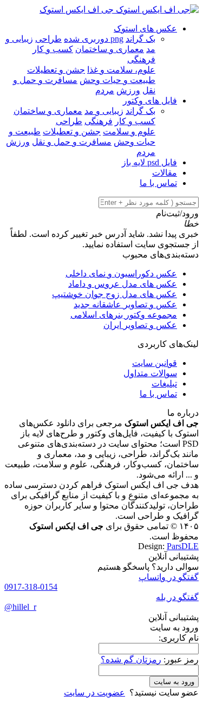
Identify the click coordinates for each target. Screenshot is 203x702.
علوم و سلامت (129, 131)
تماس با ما (158, 183)
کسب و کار (52, 49)
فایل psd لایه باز (149, 162)
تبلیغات (164, 383)
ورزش (128, 90)
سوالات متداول (150, 373)
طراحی (48, 38)
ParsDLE (183, 546)
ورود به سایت (174, 682)
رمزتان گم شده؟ (131, 659)
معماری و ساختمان (109, 49)
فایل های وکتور (150, 100)
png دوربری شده (93, 38)
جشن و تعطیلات (56, 69)
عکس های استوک (145, 28)
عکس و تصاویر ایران (140, 325)
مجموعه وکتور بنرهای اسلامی (123, 314)
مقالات (164, 172)
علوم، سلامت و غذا (121, 69)
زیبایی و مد (103, 110)
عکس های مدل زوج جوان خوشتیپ (114, 294)
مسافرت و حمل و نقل (72, 141)
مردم (104, 90)
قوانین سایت (154, 363)
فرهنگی (141, 59)
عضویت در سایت (94, 692)
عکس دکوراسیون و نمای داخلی (121, 273)
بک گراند (140, 38)
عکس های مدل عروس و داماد (122, 283)
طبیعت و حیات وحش (117, 80)
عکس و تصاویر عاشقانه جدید (125, 304)
